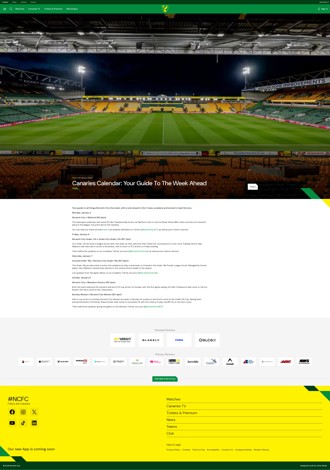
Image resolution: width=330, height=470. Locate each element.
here (105, 229)
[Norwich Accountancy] (155, 361)
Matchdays (72, 8)
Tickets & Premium (53, 8)
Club (170, 433)
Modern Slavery (261, 449)
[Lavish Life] (174, 361)
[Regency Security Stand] (44, 361)
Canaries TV (34, 8)
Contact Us (227, 449)
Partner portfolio (165, 379)
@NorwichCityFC (149, 229)
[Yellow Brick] (118, 361)
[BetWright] (122, 340)
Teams (172, 426)
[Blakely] (324, 2)
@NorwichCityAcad (138, 251)
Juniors (24, 2)
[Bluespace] (25, 361)
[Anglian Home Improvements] (211, 361)
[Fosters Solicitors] (100, 361)
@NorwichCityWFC (153, 306)
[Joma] (179, 340)
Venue (33, 2)
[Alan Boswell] (248, 361)
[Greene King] (137, 361)
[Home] (165, 9)
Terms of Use (198, 449)
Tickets (5, 2)
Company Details (243, 449)
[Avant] (285, 361)
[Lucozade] (230, 361)
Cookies (186, 449)
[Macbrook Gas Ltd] (267, 361)
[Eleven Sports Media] (62, 361)
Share (253, 186)
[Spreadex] (81, 361)
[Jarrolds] (192, 361)
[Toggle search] (10, 9)
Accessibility (213, 449)
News (171, 420)
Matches (19, 8)
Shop (14, 2)
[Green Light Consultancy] (207, 340)
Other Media (322, 466)
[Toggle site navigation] (4, 9)
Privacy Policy (173, 449)
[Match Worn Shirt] (304, 361)
